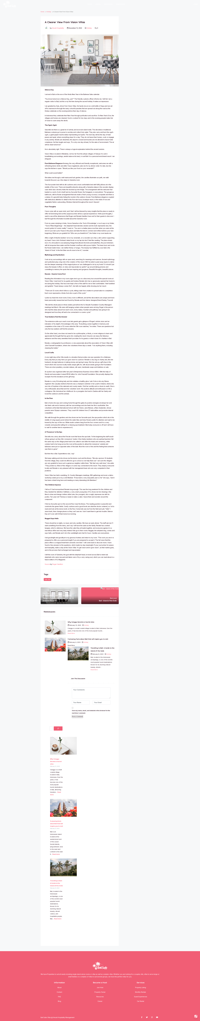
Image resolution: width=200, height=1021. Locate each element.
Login (196, 4)
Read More (71, 633)
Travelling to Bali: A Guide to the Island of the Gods (56, 883)
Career (100, 1001)
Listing (97, 4)
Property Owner (100, 992)
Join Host (100, 987)
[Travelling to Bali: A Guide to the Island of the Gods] (63, 867)
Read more (56, 854)
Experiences (120, 4)
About (59, 987)
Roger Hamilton (57, 564)
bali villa (47, 579)
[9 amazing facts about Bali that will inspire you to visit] (63, 808)
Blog (59, 1001)
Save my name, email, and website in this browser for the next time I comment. (91, 712)
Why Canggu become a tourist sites (56, 761)
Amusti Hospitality (58, 28)
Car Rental (140, 1001)
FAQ (59, 997)
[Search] (58, 728)
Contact (59, 992)
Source (47, 564)
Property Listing (140, 987)
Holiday (48, 11)
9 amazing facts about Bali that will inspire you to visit (56, 823)
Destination (108, 4)
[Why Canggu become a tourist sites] (63, 746)
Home (90, 4)
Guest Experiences (140, 997)
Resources (100, 997)
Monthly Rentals (140, 992)
